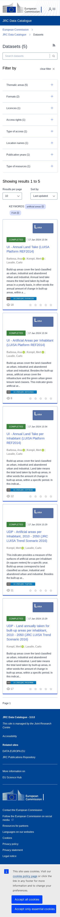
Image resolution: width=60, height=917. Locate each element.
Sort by (35, 189)
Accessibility (10, 736)
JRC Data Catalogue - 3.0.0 (19, 717)
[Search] (53, 56)
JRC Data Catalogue (14, 34)
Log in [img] (50, 9)
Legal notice (9, 856)
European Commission (16, 29)
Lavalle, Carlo (14, 262)
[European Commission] (25, 8)
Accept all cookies (27, 899)
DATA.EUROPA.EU (14, 751)
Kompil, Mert (34, 258)
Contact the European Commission (22, 810)
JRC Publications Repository (19, 757)
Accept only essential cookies (35, 909)
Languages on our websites (18, 832)
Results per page (12, 189)
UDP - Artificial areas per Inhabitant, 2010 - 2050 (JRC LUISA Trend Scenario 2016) (27, 536)
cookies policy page (25, 876)
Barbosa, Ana (14, 258)
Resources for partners (15, 825)
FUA (14, 213)
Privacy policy (10, 844)
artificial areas (34, 206)
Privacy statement (13, 850)
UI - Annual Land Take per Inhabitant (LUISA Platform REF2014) (26, 438)
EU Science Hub (12, 777)
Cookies (7, 838)
